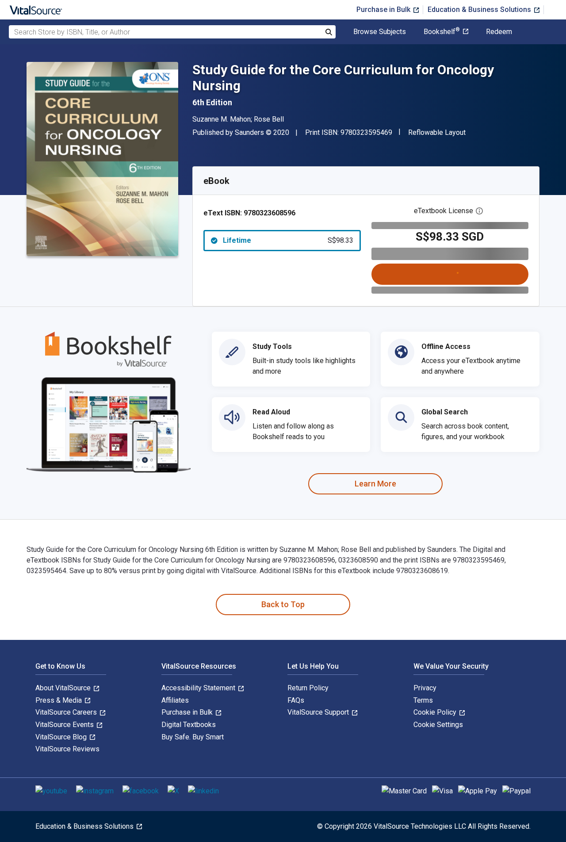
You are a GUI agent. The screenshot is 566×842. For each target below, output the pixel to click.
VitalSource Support (319, 712)
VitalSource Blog (61, 737)
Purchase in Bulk (384, 9)
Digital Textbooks (188, 724)
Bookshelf (442, 31)
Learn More (375, 483)
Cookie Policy (435, 712)
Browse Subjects (379, 31)
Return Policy (308, 688)
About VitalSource (63, 688)
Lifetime (288, 240)
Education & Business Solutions (480, 9)
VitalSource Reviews (67, 749)
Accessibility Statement (199, 688)
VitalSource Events (65, 724)
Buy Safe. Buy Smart (192, 737)
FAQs (295, 700)
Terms (423, 700)
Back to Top (283, 604)
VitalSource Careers (67, 712)
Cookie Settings (438, 724)
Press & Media (59, 700)
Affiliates (175, 700)
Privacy (424, 688)
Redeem (499, 31)
